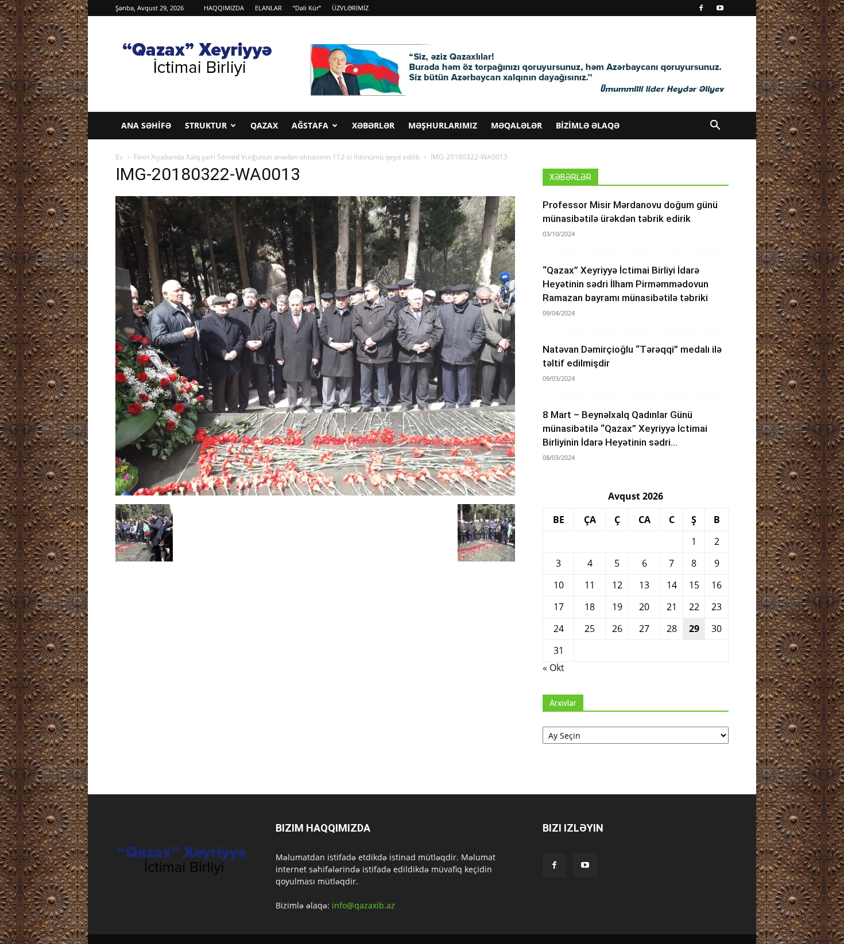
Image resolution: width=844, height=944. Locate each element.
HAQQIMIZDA (224, 7)
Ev (119, 157)
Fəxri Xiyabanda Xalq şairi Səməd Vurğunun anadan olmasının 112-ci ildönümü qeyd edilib (277, 157)
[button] (715, 126)
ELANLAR (268, 7)
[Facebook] (701, 8)
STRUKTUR (206, 125)
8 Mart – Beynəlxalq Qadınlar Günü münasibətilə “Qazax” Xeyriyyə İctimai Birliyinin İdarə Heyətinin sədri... (625, 428)
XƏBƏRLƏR (373, 125)
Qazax (264, 125)
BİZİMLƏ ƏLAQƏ (588, 125)
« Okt (553, 667)
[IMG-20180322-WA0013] (315, 492)
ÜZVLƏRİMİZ (350, 7)
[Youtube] (720, 8)
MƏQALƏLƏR (516, 125)
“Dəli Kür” (307, 7)
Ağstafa (310, 125)
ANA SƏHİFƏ (146, 125)
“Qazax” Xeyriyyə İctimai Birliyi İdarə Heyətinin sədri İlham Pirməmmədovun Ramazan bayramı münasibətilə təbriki (626, 283)
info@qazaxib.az (363, 905)
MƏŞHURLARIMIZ (442, 125)
